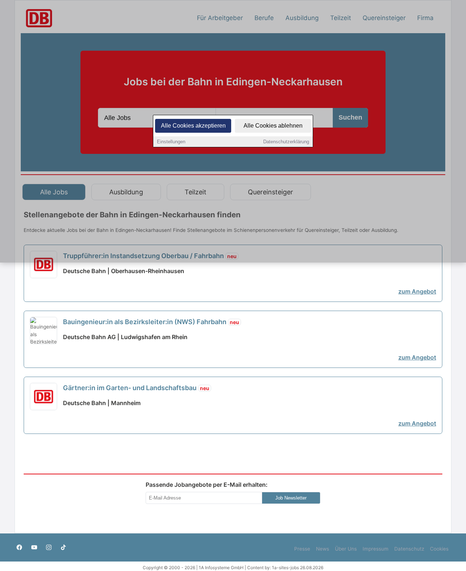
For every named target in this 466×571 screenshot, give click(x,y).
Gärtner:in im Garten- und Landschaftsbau (136, 388)
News (322, 549)
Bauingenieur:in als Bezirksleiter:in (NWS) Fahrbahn (151, 322)
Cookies (439, 549)
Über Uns (346, 549)
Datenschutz (409, 549)
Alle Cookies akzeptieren (193, 126)
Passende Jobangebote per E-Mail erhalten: (207, 484)
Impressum (375, 549)
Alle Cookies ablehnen (273, 126)
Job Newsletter (291, 498)
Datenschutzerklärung (286, 141)
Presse (302, 549)
